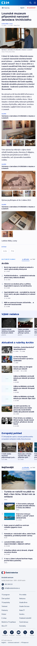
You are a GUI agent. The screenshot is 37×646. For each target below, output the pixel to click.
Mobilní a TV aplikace (9, 622)
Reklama (22, 598)
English (4, 642)
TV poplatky (6, 602)
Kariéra (21, 614)
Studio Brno (23, 602)
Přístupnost (24, 642)
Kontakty (22, 626)
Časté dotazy (23, 622)
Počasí (4, 614)
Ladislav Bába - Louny (7, 23)
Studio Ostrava (24, 606)
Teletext (4, 606)
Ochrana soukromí (13, 642)
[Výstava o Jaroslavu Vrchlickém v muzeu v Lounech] (18, 38)
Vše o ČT (4, 626)
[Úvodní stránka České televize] (10, 572)
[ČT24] (5, 3)
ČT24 (12, 251)
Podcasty (5, 610)
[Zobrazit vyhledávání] (30, 2)
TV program (6, 595)
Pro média (22, 595)
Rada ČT (22, 610)
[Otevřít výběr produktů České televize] (35, 2)
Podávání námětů (25, 618)
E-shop (4, 618)
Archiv (5, 251)
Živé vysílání (6, 598)
